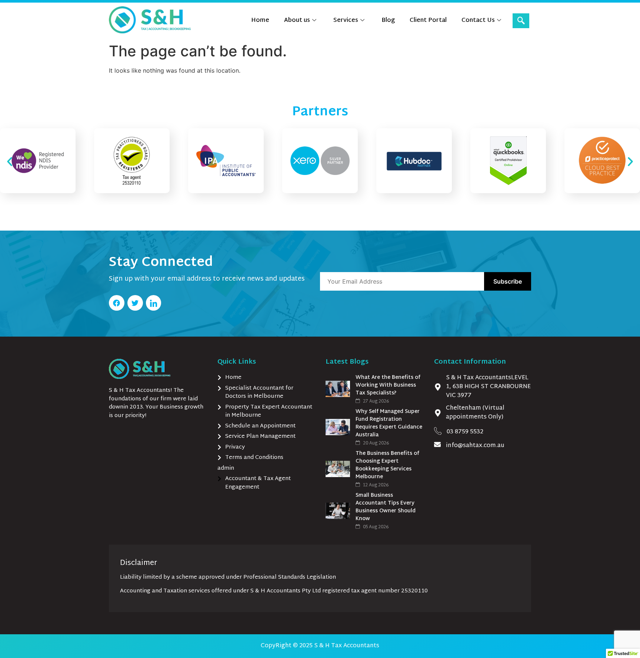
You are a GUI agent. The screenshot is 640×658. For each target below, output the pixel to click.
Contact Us (478, 20)
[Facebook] (116, 303)
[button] (521, 20)
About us (297, 20)
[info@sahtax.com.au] (437, 444)
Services (345, 20)
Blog (388, 20)
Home (260, 20)
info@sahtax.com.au (475, 445)
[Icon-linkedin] (153, 303)
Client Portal (428, 20)
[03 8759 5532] (437, 430)
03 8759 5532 (465, 432)
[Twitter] (135, 303)
